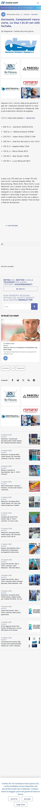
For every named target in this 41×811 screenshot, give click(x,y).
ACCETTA (14, 799)
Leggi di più (20, 804)
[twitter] (23, 380)
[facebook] (12, 380)
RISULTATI (30, 118)
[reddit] (18, 380)
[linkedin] (28, 380)
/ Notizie (26, 14)
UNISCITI (21, 289)
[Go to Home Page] (21, 14)
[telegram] (34, 380)
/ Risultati (34, 14)
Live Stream (13, 226)
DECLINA (27, 799)
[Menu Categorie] (38, 2)
